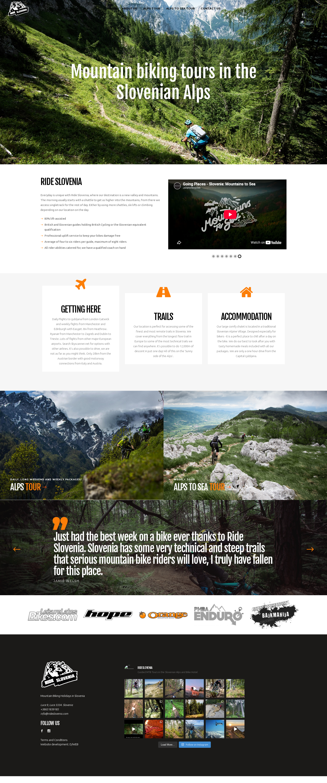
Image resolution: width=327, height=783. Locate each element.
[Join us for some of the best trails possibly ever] (235, 706)
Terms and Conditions (54, 717)
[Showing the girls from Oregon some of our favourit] (235, 665)
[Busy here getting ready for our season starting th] (174, 706)
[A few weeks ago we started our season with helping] (215, 665)
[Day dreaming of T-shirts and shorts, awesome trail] (154, 686)
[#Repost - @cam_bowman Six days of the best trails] (174, 665)
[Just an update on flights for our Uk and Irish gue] (215, 706)
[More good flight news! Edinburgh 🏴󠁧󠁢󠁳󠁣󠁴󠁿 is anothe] (133, 665)
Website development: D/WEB (59, 721)
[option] (164, 538)
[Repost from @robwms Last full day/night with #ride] (154, 706)
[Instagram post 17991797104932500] (133, 706)
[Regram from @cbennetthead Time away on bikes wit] (235, 686)
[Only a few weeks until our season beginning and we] (194, 706)
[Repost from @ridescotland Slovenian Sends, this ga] (194, 686)
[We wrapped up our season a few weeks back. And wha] (154, 665)
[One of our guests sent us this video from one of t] (174, 686)
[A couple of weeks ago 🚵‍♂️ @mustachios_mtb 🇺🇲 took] (194, 665)
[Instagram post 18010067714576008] (133, 686)
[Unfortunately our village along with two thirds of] (215, 686)
